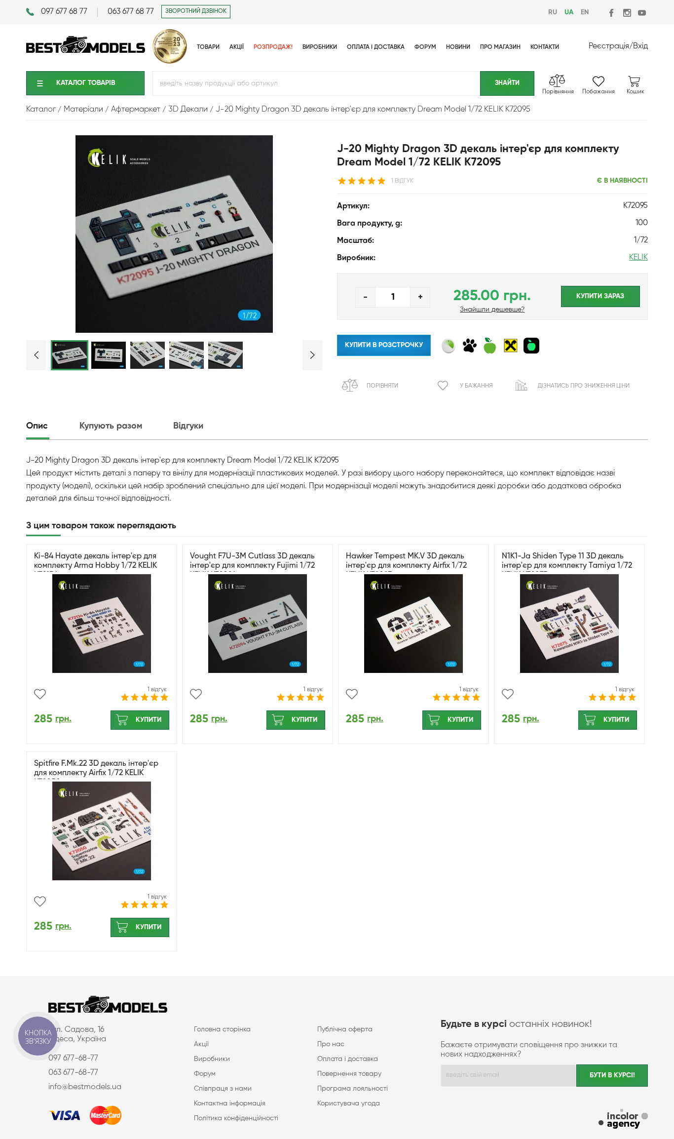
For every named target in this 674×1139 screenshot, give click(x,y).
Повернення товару (349, 1073)
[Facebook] (612, 12)
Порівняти (382, 386)
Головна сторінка (222, 1029)
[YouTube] (642, 12)
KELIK (638, 258)
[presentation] (51, 426)
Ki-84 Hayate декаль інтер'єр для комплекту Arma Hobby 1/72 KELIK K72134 (95, 565)
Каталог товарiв (85, 82)
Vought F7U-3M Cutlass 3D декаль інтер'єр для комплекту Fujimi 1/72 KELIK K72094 (252, 565)
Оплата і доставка (347, 1059)
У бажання (476, 386)
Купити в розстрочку (384, 345)
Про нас (330, 1044)
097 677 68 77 (64, 12)
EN (585, 12)
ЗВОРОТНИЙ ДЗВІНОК (195, 11)
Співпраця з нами (223, 1088)
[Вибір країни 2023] (169, 61)
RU (552, 12)
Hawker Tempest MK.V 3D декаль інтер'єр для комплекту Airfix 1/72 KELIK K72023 (406, 565)
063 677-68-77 (73, 1073)
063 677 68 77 (131, 12)
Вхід (640, 46)
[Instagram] (627, 12)
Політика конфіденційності (236, 1118)
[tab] (51, 426)
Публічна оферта (345, 1029)
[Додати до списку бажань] (40, 694)
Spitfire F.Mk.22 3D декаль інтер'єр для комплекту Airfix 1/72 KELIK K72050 (96, 773)
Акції (201, 1044)
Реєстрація (609, 46)
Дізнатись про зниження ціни (584, 386)
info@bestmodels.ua (84, 1087)
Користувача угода (348, 1103)
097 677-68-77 (73, 1058)
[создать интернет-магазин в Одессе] (623, 1120)
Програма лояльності (352, 1088)
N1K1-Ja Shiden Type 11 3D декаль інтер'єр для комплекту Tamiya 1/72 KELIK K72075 (567, 565)
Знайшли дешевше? (492, 309)
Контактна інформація (229, 1103)
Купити (148, 719)
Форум (205, 1073)
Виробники (212, 1059)
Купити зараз (600, 296)
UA (568, 12)
